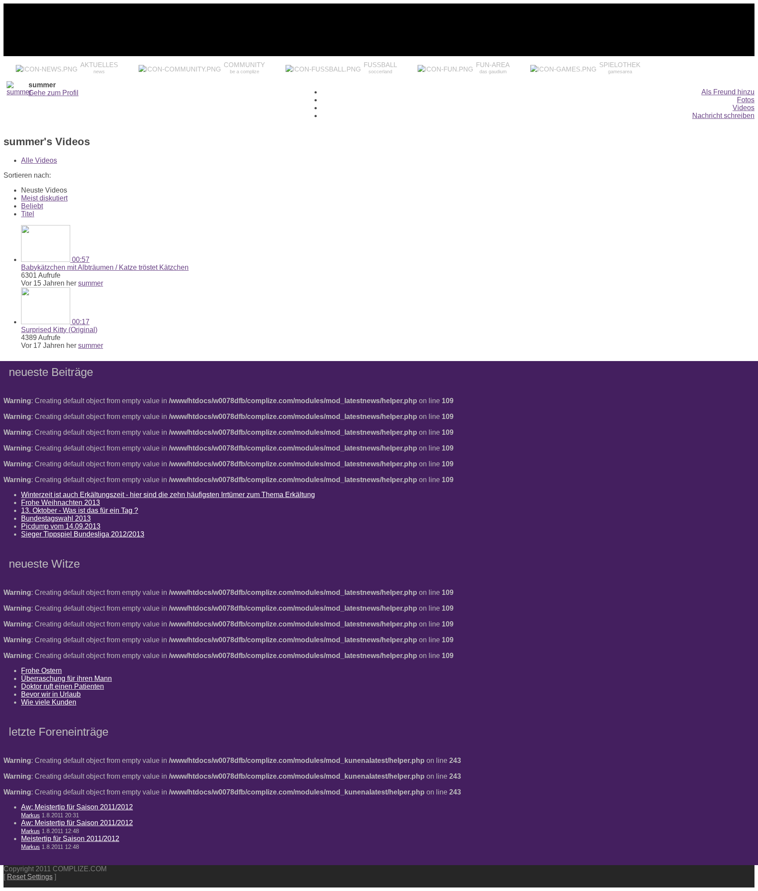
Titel (27, 214)
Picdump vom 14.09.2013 (60, 526)
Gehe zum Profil (54, 93)
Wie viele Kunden (48, 702)
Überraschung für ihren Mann (66, 678)
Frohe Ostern (41, 670)
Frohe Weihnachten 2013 (60, 502)
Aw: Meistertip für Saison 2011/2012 (77, 807)
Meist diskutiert (44, 198)
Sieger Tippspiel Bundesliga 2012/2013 (82, 534)
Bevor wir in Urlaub (51, 694)
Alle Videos (39, 160)
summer (90, 283)
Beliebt (32, 206)
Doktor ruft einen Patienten (62, 686)
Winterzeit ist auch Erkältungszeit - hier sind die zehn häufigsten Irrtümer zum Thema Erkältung (168, 494)
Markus (30, 815)
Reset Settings (30, 876)
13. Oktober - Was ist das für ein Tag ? (79, 510)
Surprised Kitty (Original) (59, 329)
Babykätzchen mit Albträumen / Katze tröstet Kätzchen (105, 267)
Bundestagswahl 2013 (56, 518)
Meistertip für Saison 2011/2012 (70, 838)
